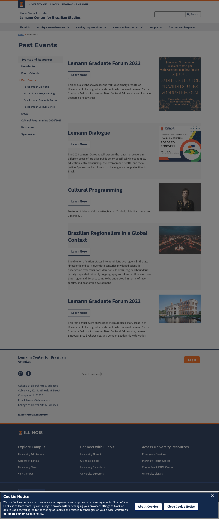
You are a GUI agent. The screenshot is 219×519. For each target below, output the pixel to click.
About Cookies (148, 507)
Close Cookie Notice (181, 507)
